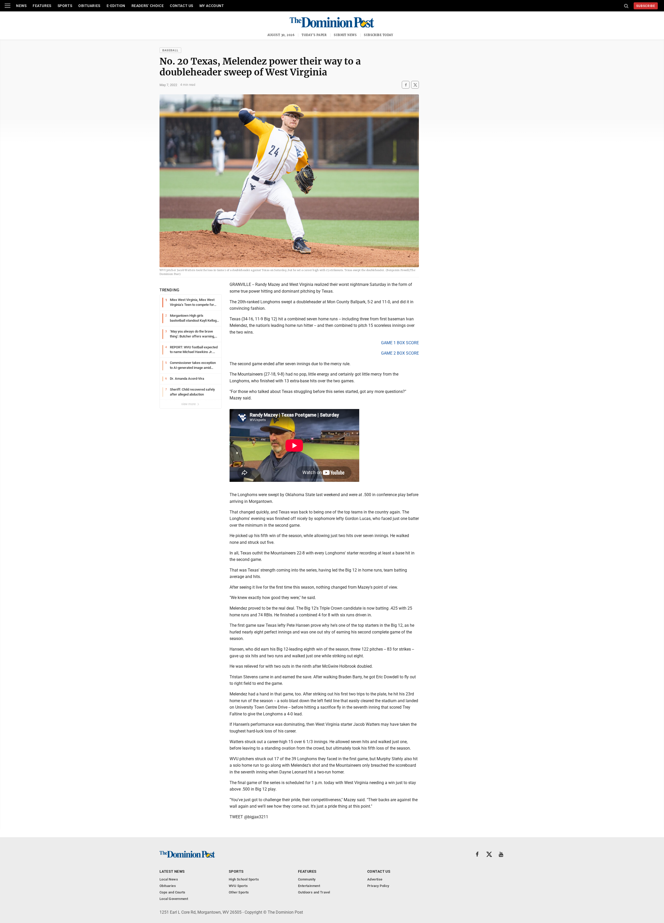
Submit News (345, 35)
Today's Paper (314, 35)
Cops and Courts (172, 892)
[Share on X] (415, 85)
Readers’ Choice (148, 6)
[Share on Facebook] (405, 85)
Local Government (174, 899)
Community (307, 879)
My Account (211, 6)
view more (188, 404)
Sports (65, 6)
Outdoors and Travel (314, 892)
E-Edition (116, 6)
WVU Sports (238, 886)
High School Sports (244, 879)
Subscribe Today (378, 35)
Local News (169, 879)
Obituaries (89, 6)
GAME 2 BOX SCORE (400, 353)
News (21, 6)
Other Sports (239, 892)
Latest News (172, 871)
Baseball (170, 50)
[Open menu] (7, 5)
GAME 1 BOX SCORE (400, 342)
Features (42, 6)
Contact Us (181, 6)
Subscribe (645, 6)
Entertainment (309, 886)
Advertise (375, 879)
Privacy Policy (378, 886)
